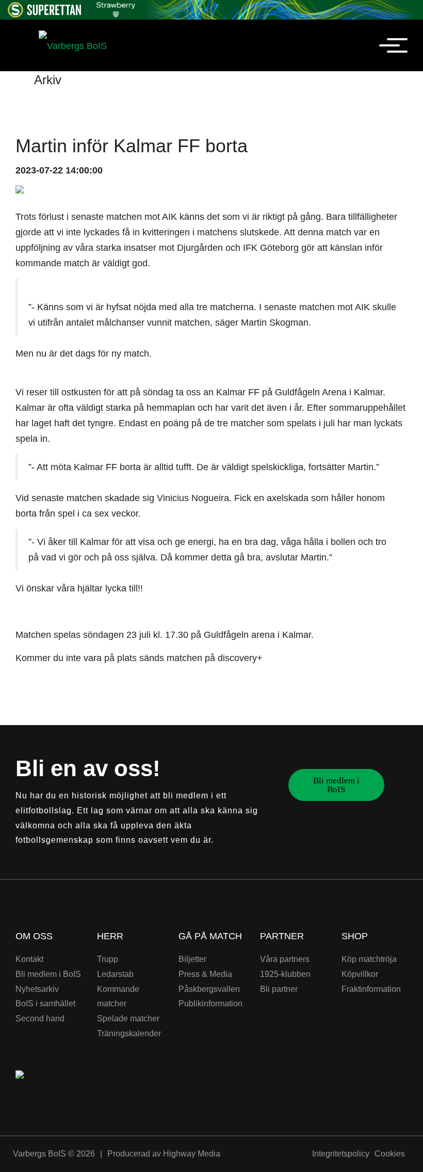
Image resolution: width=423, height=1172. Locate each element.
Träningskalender (129, 1033)
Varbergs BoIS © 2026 (54, 1153)
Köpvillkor (359, 974)
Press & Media (205, 974)
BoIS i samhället (45, 1003)
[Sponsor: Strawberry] (115, 8)
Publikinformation (210, 1003)
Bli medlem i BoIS (336, 785)
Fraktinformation (371, 989)
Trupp (107, 959)
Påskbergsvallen (209, 989)
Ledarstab (115, 974)
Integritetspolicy (340, 1153)
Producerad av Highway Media (163, 1153)
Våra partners (285, 959)
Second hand (39, 1018)
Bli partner (279, 989)
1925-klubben (285, 974)
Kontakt (29, 959)
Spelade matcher (128, 1018)
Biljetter (192, 959)
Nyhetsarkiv (37, 989)
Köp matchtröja (369, 959)
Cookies (390, 1153)
